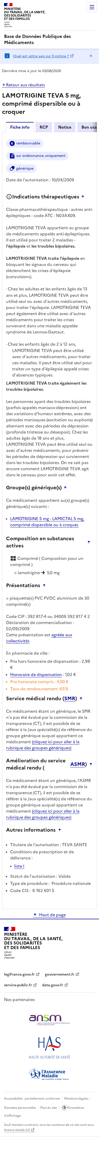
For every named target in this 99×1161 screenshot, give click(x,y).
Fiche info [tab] (19, 127)
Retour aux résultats (25, 85)
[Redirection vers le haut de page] (84, 197)
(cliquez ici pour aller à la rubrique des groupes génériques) (42, 745)
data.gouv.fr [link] (52, 985)
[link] (49, 39)
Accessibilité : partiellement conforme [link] (32, 1098)
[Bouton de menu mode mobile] (92, 7)
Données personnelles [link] (20, 1107)
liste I (19, 866)
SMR (69, 698)
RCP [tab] (44, 127)
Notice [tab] (64, 127)
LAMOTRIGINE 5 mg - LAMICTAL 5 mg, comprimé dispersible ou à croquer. (47, 522)
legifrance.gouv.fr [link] (19, 974)
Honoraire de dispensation (36, 674)
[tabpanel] (49, 520)
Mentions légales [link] (76, 1098)
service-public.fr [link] (18, 985)
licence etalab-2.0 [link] (17, 1130)
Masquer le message (91, 56)
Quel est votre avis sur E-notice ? (41, 56)
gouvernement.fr (59, 974)
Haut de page (52, 915)
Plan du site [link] (48, 1107)
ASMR (77, 764)
